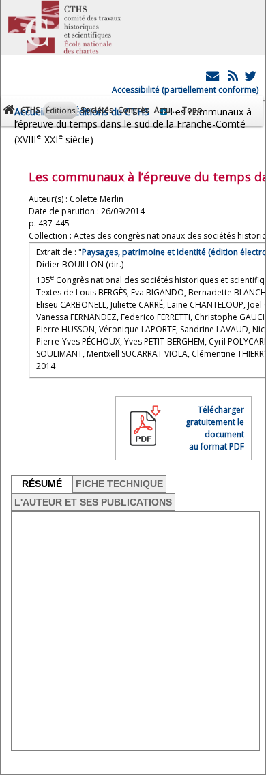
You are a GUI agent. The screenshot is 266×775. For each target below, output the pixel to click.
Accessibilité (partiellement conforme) (185, 90)
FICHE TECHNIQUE (119, 483)
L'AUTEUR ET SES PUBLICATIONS (93, 502)
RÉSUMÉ (42, 483)
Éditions (60, 110)
